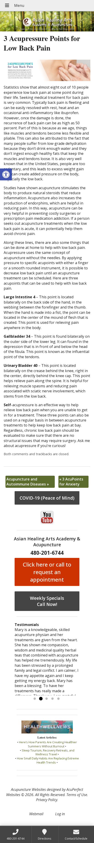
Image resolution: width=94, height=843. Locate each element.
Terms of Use (76, 794)
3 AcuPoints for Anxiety (71, 482)
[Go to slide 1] (34, 699)
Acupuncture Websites (28, 789)
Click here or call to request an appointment (47, 572)
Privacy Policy (46, 799)
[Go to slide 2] (40, 699)
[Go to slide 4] (52, 699)
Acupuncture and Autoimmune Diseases (27, 482)
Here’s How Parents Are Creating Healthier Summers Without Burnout (48, 744)
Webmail (36, 813)
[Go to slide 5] (58, 699)
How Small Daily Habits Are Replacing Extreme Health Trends (48, 760)
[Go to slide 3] (46, 699)
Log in (60, 813)
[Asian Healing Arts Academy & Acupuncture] (47, 21)
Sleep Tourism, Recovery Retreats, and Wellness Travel (48, 752)
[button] (6, 174)
